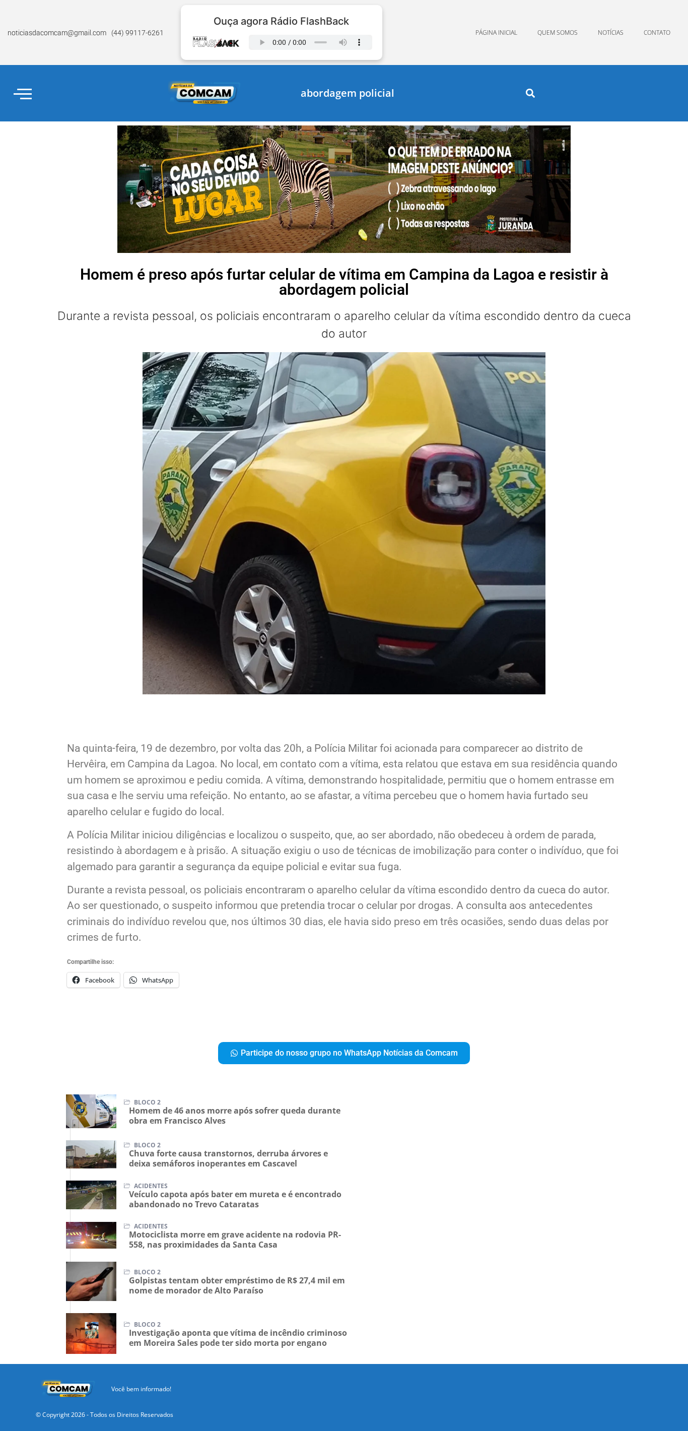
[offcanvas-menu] (22, 93)
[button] (530, 93)
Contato (657, 32)
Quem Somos (557, 32)
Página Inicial (496, 32)
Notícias (611, 32)
